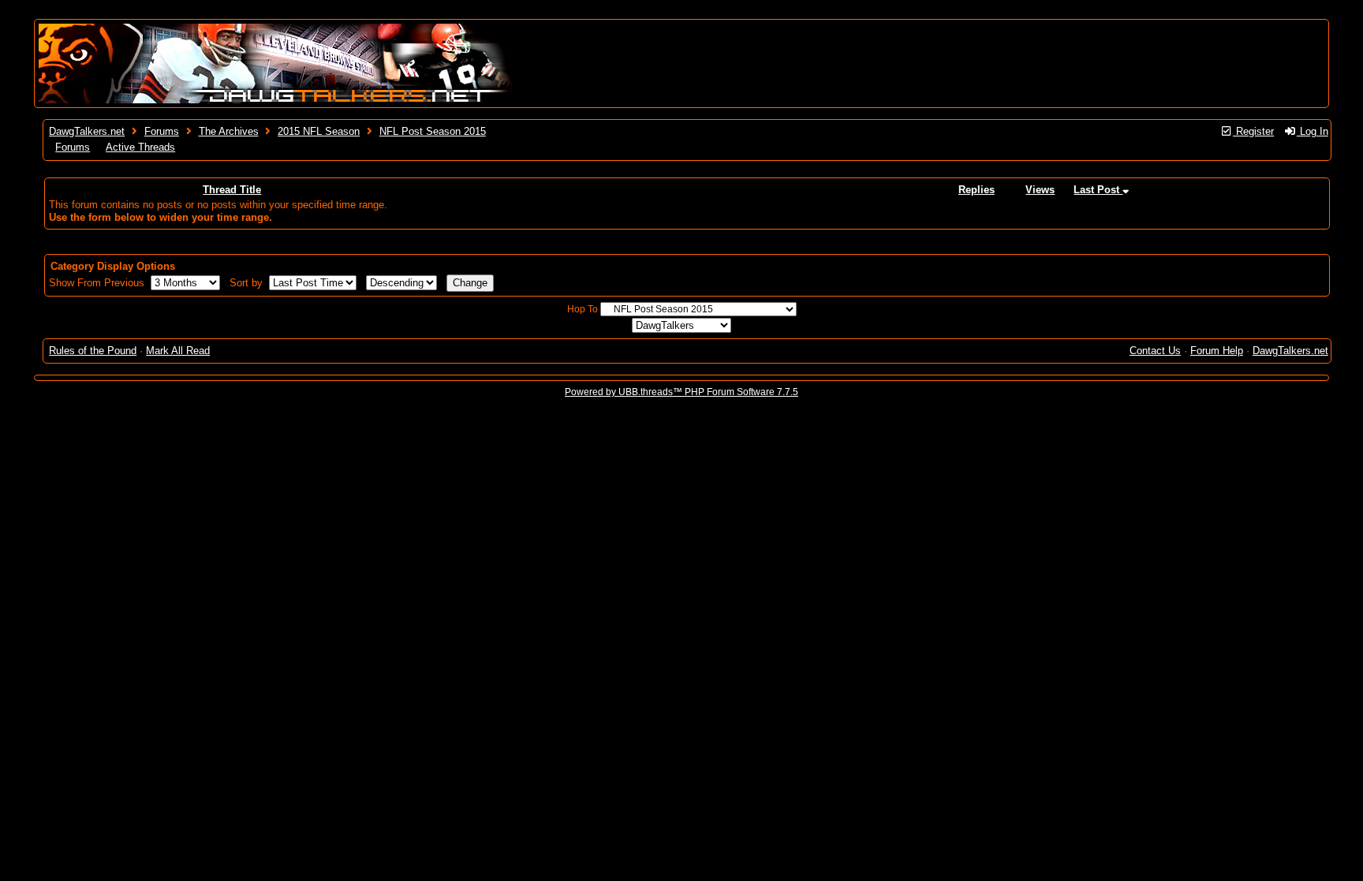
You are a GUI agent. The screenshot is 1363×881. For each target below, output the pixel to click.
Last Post (1098, 190)
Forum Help (1216, 351)
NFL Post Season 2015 (432, 131)
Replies (976, 190)
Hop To (582, 309)
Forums (161, 131)
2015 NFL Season (319, 131)
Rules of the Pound (92, 351)
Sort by (248, 283)
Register (1253, 131)
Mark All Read (178, 351)
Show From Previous (98, 283)
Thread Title (232, 190)
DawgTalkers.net (87, 131)
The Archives (229, 131)
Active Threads (140, 147)
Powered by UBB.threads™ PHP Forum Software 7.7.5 (681, 392)
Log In (1312, 131)
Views (1040, 190)
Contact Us (1155, 351)
